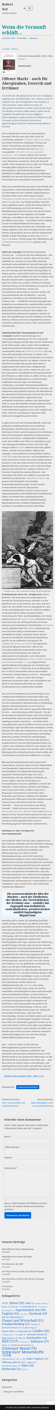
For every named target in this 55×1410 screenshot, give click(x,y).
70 (5, 1303)
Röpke (5, 1345)
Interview (24, 1331)
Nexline (45, 1407)
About (16, 1302)
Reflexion (40, 1341)
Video (27, 1365)
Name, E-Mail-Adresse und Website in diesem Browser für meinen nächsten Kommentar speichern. (25, 1206)
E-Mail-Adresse (12, 1147)
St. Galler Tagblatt (35, 1358)
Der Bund (42, 1307)
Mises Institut (10, 1338)
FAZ (5, 1317)
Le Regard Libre (8, 1335)
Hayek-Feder (9, 1331)
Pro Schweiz (24, 1342)
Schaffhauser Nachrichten (22, 1345)
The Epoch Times (11, 1366)
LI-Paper (21, 1335)
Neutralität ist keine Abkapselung (18, 1249)
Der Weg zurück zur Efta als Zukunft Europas (23, 1271)
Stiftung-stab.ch (13, 1362)
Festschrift (16, 1317)
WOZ (25, 1369)
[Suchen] (24, 8)
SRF (19, 1359)
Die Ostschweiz (8, 1310)
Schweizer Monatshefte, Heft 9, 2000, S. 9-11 (24, 1076)
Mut (22, 1338)
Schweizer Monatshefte (28, 1087)
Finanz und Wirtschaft (22, 1320)
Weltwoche (11, 1368)
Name (8, 1136)
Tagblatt (31, 1362)
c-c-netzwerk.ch (28, 1306)
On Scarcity (7, 1286)
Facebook (38, 1313)
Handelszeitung (29, 1328)
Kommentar (10, 1168)
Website (8, 1157)
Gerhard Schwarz (11, 1327)
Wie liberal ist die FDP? (12, 1264)
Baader (6, 1307)
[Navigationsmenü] (30, 8)
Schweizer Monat (19, 1348)
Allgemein (33, 38)
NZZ (10, 1341)
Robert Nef (10, 38)
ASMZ (29, 1303)
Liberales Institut (37, 1334)
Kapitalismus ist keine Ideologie (17, 1256)
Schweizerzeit (8, 1359)
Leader (41, 1330)
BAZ (14, 1306)
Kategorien (7, 1387)
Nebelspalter (36, 1337)
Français (35, 1324)
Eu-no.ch (24, 1314)
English (10, 1313)
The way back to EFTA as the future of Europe (23, 1279)
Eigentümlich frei (31, 1310)
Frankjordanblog (16, 1323)
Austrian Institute (42, 1303)
